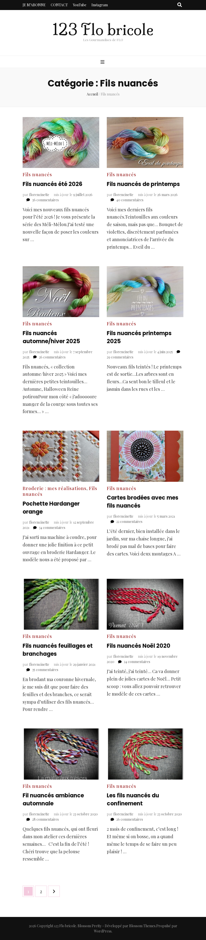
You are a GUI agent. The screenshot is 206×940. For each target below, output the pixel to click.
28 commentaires (45, 819)
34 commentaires (52, 527)
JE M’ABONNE (34, 5)
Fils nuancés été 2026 (52, 184)
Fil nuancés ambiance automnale (53, 799)
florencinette (39, 194)
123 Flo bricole (103, 29)
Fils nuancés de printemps (143, 184)
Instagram (99, 5)
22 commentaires (129, 521)
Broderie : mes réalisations (54, 488)
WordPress (103, 931)
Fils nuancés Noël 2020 (138, 646)
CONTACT (59, 5)
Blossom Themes (142, 925)
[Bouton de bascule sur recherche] (179, 5)
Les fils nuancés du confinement (133, 799)
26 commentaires (52, 357)
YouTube (79, 5)
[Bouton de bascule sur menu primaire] (103, 62)
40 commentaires (129, 200)
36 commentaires (45, 200)
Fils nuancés (37, 174)
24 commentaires (137, 661)
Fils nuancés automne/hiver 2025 (51, 337)
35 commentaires (45, 669)
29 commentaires (120, 357)
